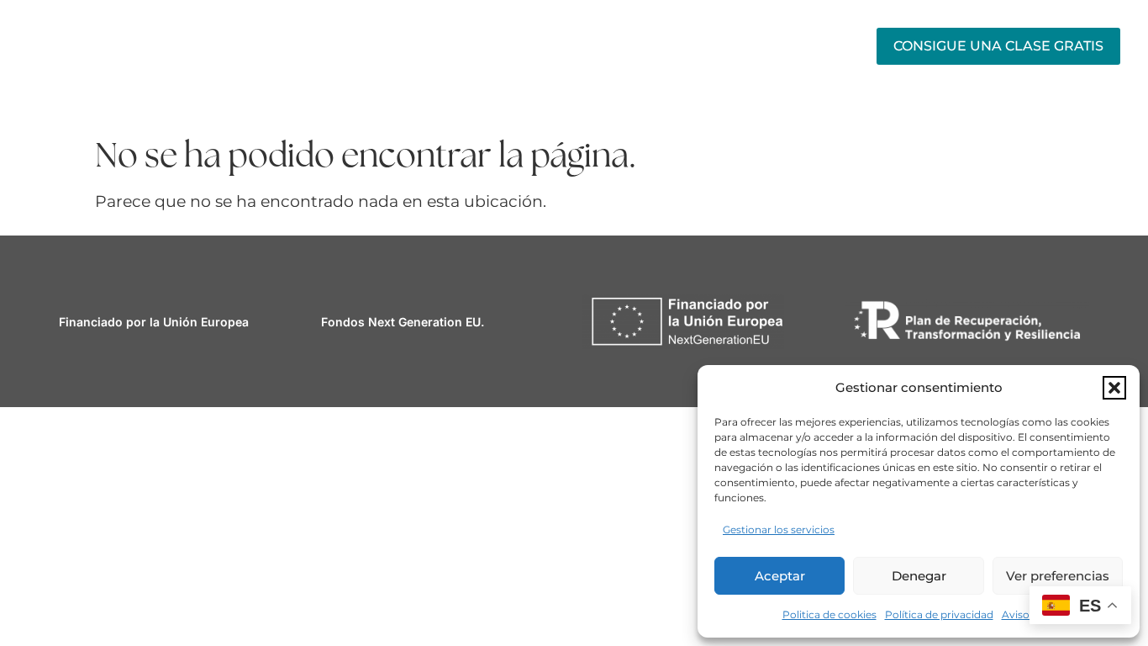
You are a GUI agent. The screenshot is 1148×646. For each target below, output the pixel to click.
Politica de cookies (829, 614)
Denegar (919, 576)
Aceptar (780, 576)
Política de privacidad (939, 614)
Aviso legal (1029, 614)
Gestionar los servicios (779, 529)
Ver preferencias (1057, 576)
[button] (1114, 387)
